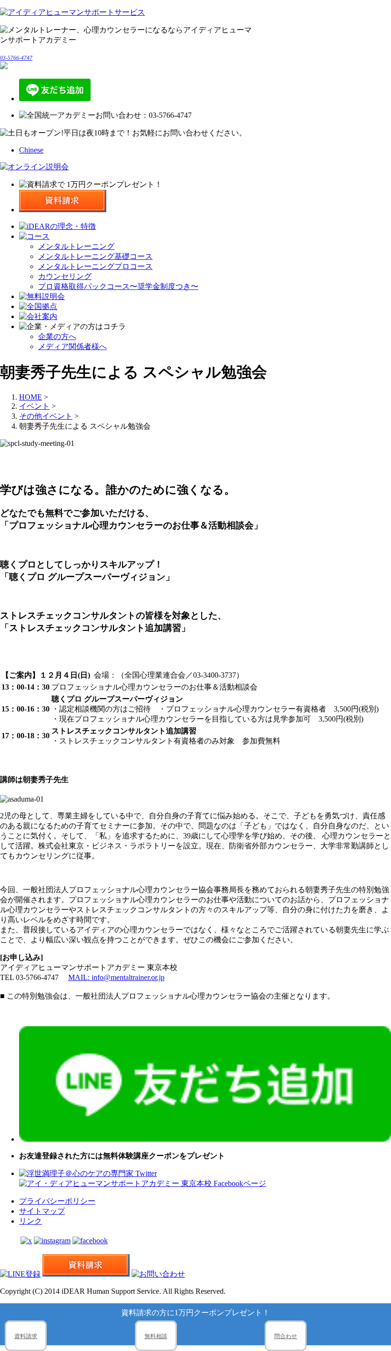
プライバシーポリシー (57, 1201)
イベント (34, 406)
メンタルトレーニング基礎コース (95, 256)
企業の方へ (57, 336)
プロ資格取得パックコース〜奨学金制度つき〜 (118, 286)
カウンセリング (65, 276)
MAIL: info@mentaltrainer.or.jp (116, 977)
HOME (30, 397)
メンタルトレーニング (76, 246)
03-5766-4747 (16, 58)
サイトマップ (42, 1211)
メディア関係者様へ (72, 346)
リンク (30, 1221)
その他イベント (45, 416)
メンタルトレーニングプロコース (95, 266)
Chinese (31, 150)
